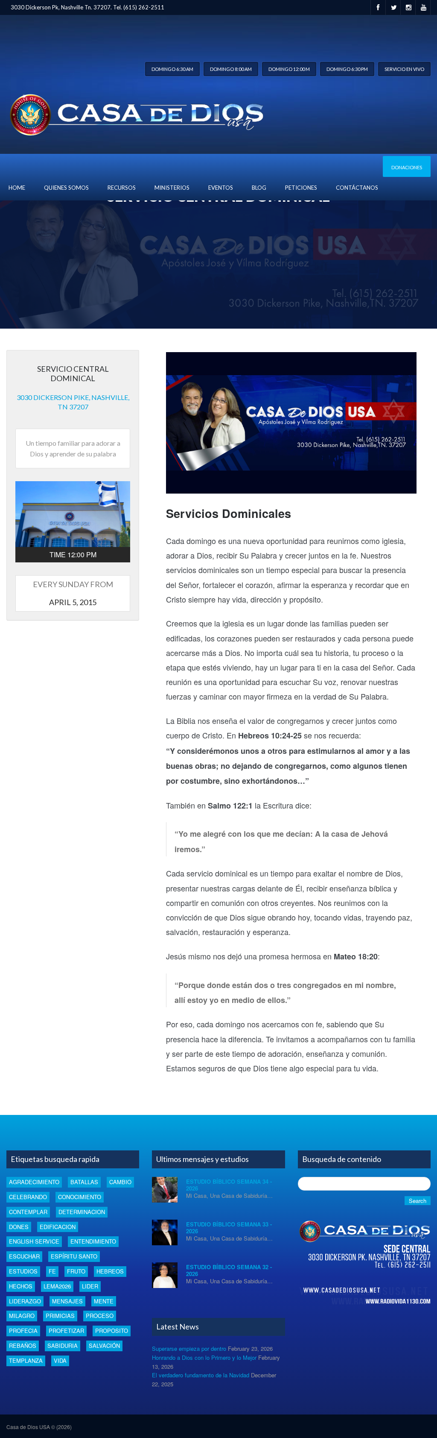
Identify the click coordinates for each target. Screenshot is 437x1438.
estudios (23, 1271)
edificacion (58, 1227)
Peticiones (301, 187)
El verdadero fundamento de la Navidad (200, 1375)
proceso (100, 1316)
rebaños (22, 1345)
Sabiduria (62, 1345)
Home (17, 187)
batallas (84, 1182)
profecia (23, 1330)
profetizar (66, 1330)
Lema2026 (57, 1286)
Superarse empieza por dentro (189, 1348)
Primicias (60, 1316)
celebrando (28, 1197)
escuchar (24, 1256)
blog (259, 187)
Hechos (20, 1286)
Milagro (22, 1316)
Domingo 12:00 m (289, 69)
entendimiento (93, 1241)
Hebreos (110, 1271)
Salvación (104, 1345)
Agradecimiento (34, 1182)
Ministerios (171, 187)
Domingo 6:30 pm (347, 69)
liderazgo (25, 1301)
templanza (26, 1360)
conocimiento (79, 1197)
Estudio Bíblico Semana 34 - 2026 (229, 1184)
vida (60, 1360)
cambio (120, 1182)
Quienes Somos (66, 187)
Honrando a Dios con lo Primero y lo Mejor (204, 1357)
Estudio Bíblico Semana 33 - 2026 (229, 1227)
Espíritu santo (74, 1256)
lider (90, 1286)
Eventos (220, 187)
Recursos (122, 187)
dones (19, 1227)
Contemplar (28, 1212)
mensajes (67, 1301)
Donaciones (406, 167)
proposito (111, 1330)
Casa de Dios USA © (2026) (39, 1426)
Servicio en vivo (404, 69)
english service (34, 1241)
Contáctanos (357, 187)
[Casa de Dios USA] (134, 113)
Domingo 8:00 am (231, 69)
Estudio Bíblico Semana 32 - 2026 (229, 1270)
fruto (76, 1271)
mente (104, 1301)
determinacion (81, 1212)
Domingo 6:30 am (172, 69)
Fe (52, 1271)
